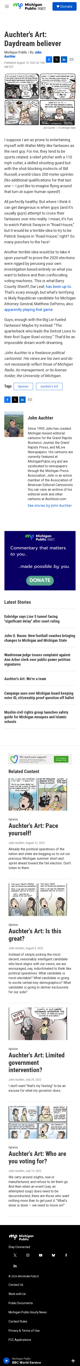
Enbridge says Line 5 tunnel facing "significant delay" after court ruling (32, 618)
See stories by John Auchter (50, 505)
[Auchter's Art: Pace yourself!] (38, 794)
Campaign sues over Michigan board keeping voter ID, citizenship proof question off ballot (39, 695)
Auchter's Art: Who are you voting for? (37, 1157)
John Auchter (40, 418)
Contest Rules (18, 1321)
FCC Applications (20, 1339)
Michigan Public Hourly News (28, 1312)
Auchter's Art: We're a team (25, 678)
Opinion (23, 386)
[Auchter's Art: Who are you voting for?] (38, 1122)
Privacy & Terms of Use (24, 1330)
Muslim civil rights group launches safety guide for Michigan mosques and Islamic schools (36, 717)
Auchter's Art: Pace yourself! (33, 829)
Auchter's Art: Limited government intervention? (37, 1062)
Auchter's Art (49, 386)
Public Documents (21, 1303)
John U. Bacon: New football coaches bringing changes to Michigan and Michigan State (39, 638)
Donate (66, 6)
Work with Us (17, 1294)
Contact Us (16, 1284)
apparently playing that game (28, 309)
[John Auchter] (13, 424)
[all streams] (74, 1360)
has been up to (58, 286)
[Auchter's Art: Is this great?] (38, 899)
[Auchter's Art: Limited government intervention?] (38, 1023)
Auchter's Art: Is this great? (35, 934)
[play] (6, 1361)
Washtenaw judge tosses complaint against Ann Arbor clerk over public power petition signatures (37, 659)
